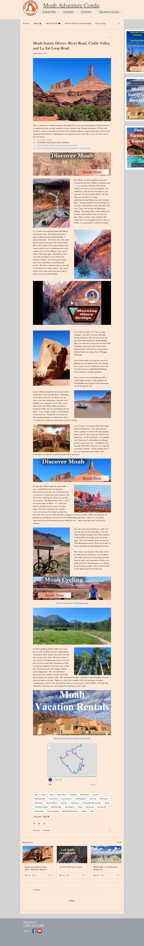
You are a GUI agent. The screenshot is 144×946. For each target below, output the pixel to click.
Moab (36, 795)
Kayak (92, 811)
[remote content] (72, 765)
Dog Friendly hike (39, 799)
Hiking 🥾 (38, 23)
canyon (43, 795)
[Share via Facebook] (34, 824)
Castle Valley (38, 803)
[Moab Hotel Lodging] (39, 929)
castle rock (92, 799)
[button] (119, 23)
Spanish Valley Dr (51, 803)
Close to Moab (61, 795)
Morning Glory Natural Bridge (91, 803)
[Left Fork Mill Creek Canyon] (72, 854)
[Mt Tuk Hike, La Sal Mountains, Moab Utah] (106, 854)
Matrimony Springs (53, 811)
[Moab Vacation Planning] (34, 929)
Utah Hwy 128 (101, 807)
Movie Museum (69, 807)
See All (119, 842)
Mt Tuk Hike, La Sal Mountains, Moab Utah (106, 868)
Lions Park (64, 803)
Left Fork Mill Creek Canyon (70, 867)
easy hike (96, 795)
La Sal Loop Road (80, 799)
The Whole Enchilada (41, 807)
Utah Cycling (100, 23)
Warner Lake (90, 807)
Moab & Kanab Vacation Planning (78, 23)
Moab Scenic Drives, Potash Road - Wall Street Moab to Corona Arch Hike (36, 868)
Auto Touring (75, 803)
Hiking (52, 795)
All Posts (25, 23)
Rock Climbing (38, 811)
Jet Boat (107, 803)
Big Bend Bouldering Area (70, 811)
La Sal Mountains (66, 799)
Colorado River (84, 795)
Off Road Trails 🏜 (53, 23)
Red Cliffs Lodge (56, 807)
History (80, 807)
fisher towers (104, 799)
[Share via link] (39, 824)
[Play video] (72, 303)
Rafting (84, 811)
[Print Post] (44, 824)
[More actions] (109, 37)
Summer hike (53, 799)
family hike (73, 795)
